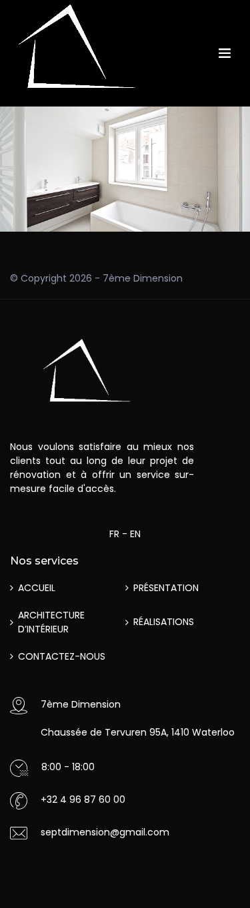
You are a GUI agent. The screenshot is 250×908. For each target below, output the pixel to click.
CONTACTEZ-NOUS (61, 656)
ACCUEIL (36, 587)
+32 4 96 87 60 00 (83, 799)
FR (114, 534)
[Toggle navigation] (224, 53)
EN (135, 534)
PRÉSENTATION (166, 587)
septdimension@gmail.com (105, 832)
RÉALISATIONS (163, 621)
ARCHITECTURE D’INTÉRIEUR (51, 622)
